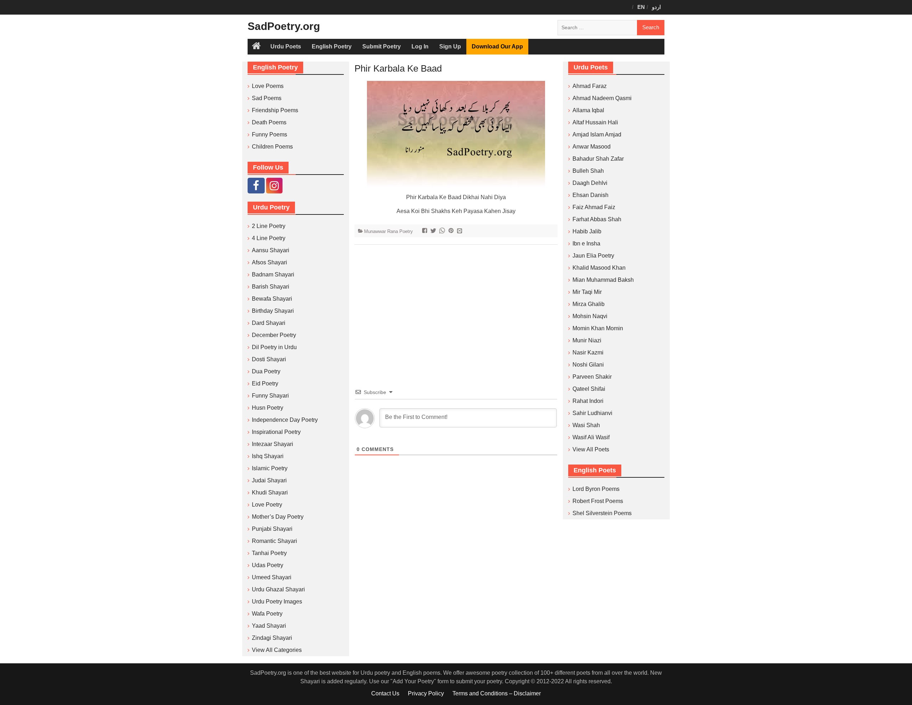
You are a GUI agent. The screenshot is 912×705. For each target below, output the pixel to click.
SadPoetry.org (284, 26)
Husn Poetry (267, 408)
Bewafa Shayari (272, 299)
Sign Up (450, 46)
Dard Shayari (268, 323)
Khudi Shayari (270, 492)
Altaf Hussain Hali (595, 122)
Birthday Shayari (273, 311)
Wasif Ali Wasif (591, 437)
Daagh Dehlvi (589, 183)
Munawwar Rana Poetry (388, 231)
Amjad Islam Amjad (596, 134)
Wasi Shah (586, 425)
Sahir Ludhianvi (592, 413)
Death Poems (269, 122)
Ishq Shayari (268, 456)
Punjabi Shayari (272, 529)
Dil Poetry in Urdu (274, 347)
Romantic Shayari (274, 541)
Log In (420, 46)
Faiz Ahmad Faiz (593, 207)
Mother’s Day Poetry (278, 517)
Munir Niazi (586, 340)
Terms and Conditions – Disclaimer (496, 693)
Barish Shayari (270, 287)
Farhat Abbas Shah (596, 219)
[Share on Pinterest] (452, 231)
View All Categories (277, 650)
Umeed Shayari (271, 577)
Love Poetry (267, 505)
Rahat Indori (587, 401)
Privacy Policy (426, 693)
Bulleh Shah (588, 171)
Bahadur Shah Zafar (598, 159)
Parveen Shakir (592, 377)
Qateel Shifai (588, 389)
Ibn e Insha (586, 243)
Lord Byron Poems (596, 489)
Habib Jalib (586, 231)
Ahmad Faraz (589, 86)
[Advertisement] (456, 306)
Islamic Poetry (269, 468)
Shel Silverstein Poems (602, 513)
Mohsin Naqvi (589, 316)
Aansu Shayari (270, 250)
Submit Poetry (381, 46)
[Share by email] (460, 231)
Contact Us (385, 693)
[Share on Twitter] (434, 231)
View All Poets (590, 449)
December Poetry (274, 335)
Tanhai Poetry (269, 553)
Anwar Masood (591, 147)
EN (641, 7)
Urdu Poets (285, 46)
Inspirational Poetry (276, 432)
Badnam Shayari (273, 274)
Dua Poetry (266, 371)
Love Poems (268, 86)
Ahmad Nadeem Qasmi (602, 98)
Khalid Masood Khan (599, 268)
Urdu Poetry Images (277, 601)
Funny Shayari (270, 396)
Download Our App (497, 46)
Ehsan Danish (590, 195)
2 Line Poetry (268, 226)
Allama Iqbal (588, 110)
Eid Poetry (265, 383)
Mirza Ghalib (588, 304)
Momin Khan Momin (597, 328)
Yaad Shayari (269, 626)
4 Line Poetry (268, 238)
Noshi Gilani (588, 365)
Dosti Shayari (269, 359)
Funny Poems (269, 134)
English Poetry (332, 46)
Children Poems (272, 147)
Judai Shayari (269, 480)
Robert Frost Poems (597, 501)
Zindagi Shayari (272, 638)
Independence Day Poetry (285, 420)
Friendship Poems (275, 110)
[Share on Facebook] (425, 231)
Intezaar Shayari (272, 444)
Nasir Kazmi (587, 352)
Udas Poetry (267, 565)
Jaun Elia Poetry (593, 256)
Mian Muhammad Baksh (603, 280)
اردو (656, 7)
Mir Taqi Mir (587, 292)
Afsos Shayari (269, 262)
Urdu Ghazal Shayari (278, 589)
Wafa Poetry (267, 614)
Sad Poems (266, 98)
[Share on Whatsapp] (443, 231)
